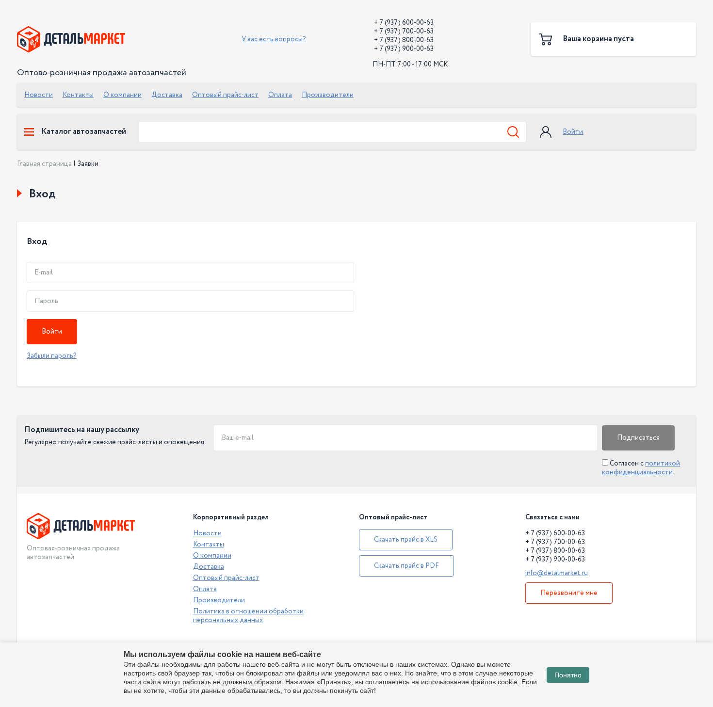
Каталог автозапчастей (83, 132)
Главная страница (44, 164)
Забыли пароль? (52, 356)
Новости (38, 95)
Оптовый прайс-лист (225, 95)
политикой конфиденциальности (641, 468)
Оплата (280, 95)
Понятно (568, 675)
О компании (122, 95)
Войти (573, 132)
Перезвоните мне (569, 593)
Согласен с (641, 468)
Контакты (78, 95)
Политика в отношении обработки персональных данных (248, 616)
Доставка (166, 95)
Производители (328, 95)
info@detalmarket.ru (556, 573)
